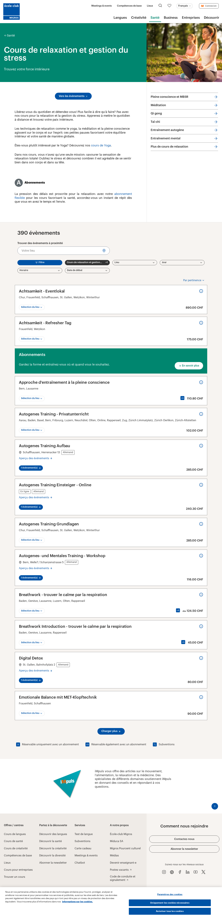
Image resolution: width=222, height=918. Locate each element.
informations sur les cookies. (77, 902)
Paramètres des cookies (170, 894)
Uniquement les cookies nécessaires (169, 903)
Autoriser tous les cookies (170, 911)
